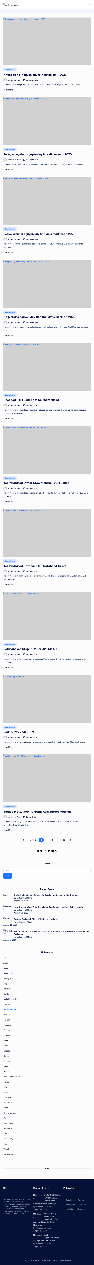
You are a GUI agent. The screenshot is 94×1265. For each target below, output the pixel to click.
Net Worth (7, 1103)
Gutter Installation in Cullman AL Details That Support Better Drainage (46, 895)
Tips (5, 1144)
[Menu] (89, 4)
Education (7, 1004)
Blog (5, 984)
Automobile (8, 968)
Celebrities (8, 994)
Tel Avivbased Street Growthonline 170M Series (36, 483)
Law (5, 1087)
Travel (6, 1149)
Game (6, 1056)
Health (6, 1066)
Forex (5, 1046)
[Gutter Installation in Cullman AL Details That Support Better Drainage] (7, 897)
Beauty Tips (8, 978)
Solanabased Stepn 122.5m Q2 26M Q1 (30, 649)
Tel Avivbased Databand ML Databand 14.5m (34, 566)
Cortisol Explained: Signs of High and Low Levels (36, 919)
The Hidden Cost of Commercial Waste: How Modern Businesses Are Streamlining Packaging (51, 932)
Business (7, 989)
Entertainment (10, 70)
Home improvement (11, 1077)
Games (6, 1061)
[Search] (7, 876)
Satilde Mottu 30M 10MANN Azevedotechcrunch (37, 811)
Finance (6, 1030)
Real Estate (8, 1123)
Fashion (6, 1020)
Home (5, 1072)
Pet (4, 1118)
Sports (6, 1134)
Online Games (9, 1113)
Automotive (8, 973)
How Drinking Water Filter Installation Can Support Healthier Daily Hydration (49, 907)
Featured (7, 1025)
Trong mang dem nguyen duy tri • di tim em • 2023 (37, 154)
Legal (5, 1092)
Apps (5, 963)
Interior (6, 1082)
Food (5, 1040)
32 (64, 840)
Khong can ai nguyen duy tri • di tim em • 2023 (35, 74)
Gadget (6, 1051)
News (5, 1108)
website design (9, 1154)
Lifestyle (7, 1097)
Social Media (8, 1128)
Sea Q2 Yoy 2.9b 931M (18, 732)
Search (47, 864)
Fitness (6, 1035)
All (4, 958)
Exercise (7, 1015)
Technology (8, 1139)
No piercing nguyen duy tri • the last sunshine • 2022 (39, 317)
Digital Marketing (10, 999)
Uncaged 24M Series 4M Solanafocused (31, 400)
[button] (23, 839)
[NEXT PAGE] (70, 839)
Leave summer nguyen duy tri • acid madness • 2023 (39, 234)
